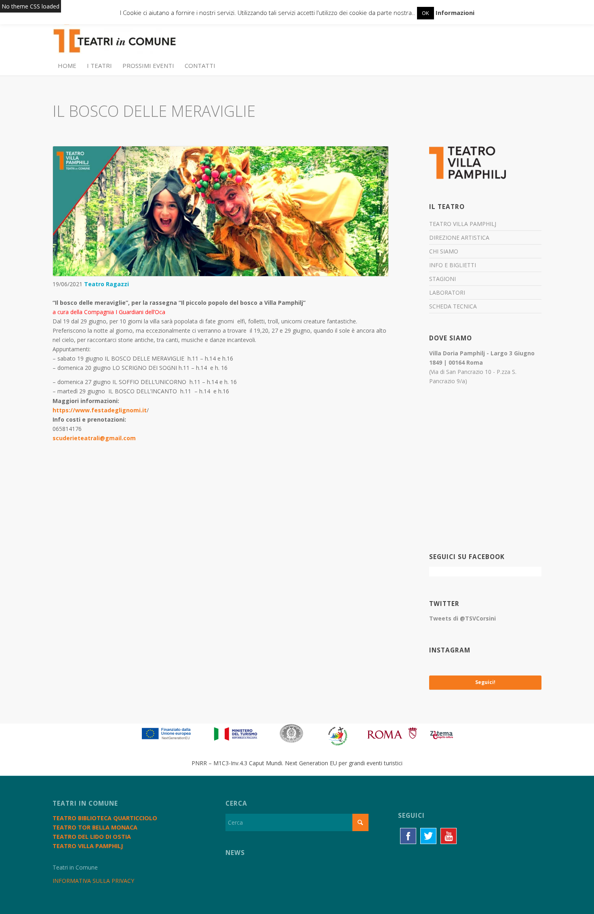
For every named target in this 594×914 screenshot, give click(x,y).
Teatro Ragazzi (106, 284)
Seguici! (485, 682)
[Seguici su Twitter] (428, 836)
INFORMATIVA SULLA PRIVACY (93, 880)
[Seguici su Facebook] (408, 836)
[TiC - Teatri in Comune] (114, 37)
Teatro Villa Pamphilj (462, 224)
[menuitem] (67, 65)
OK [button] (425, 13)
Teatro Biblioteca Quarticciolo (105, 818)
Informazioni (455, 12)
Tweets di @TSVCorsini (462, 618)
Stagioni (442, 279)
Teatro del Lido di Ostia (92, 836)
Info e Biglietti (452, 265)
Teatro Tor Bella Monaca (95, 827)
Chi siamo (443, 251)
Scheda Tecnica (453, 306)
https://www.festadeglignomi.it (100, 410)
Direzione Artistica (459, 237)
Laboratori (447, 292)
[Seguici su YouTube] (448, 836)
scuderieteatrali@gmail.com (94, 438)
